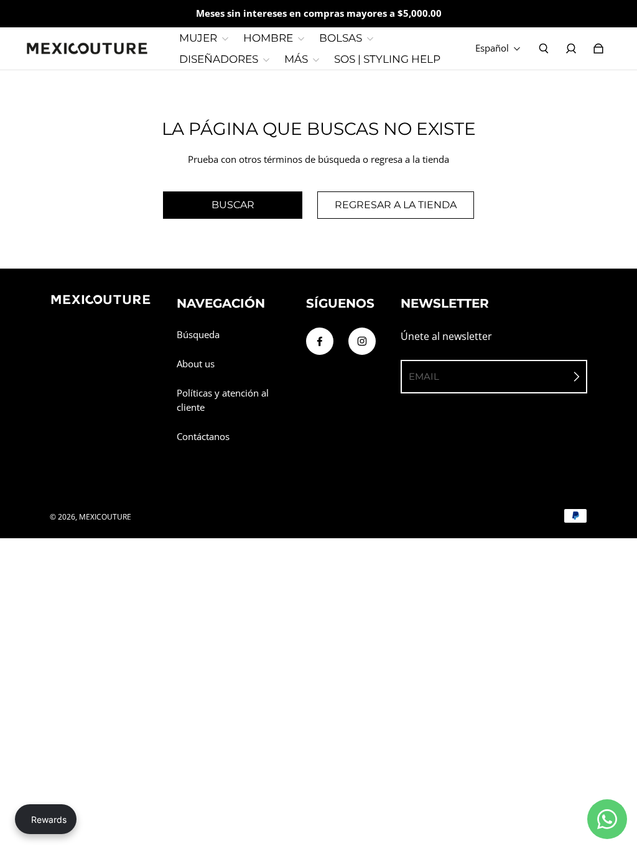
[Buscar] (543, 48)
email (424, 376)
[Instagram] (362, 341)
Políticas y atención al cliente (223, 400)
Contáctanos (203, 436)
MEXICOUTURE (105, 517)
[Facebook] (319, 341)
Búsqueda (198, 334)
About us (196, 363)
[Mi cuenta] (571, 48)
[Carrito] (598, 48)
